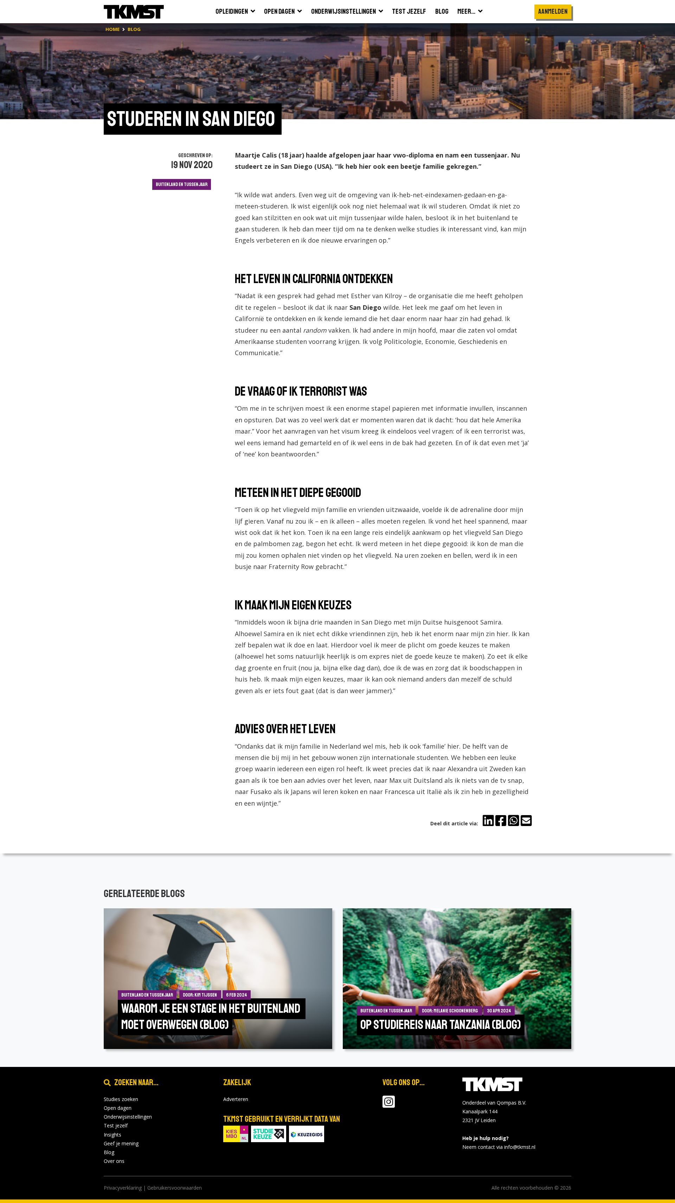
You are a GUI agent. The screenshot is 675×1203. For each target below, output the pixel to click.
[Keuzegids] (306, 1133)
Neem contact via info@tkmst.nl (498, 1147)
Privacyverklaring (123, 1187)
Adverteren (235, 1099)
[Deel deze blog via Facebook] (500, 820)
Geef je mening (121, 1143)
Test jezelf (116, 1125)
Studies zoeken (121, 1099)
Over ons (114, 1161)
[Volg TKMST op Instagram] (388, 1105)
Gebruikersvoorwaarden (174, 1187)
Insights (112, 1134)
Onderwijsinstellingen (128, 1116)
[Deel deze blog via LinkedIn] (488, 820)
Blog (109, 1152)
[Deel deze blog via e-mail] (526, 820)
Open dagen (117, 1108)
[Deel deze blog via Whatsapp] (513, 820)
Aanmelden (552, 11)
